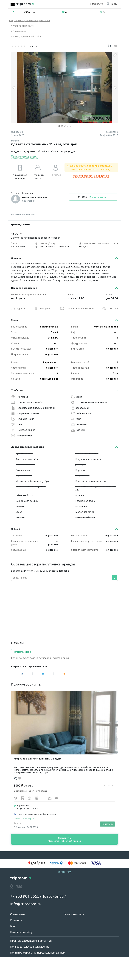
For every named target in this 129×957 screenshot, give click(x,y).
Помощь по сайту (21, 932)
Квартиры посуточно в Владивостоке (29, 20)
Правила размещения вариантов (31, 940)
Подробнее (107, 823)
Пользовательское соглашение (29, 946)
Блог (13, 926)
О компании (17, 914)
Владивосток (18, 151)
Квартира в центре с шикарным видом (37, 758)
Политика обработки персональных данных (37, 952)
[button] (112, 4)
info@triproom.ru (25, 903)
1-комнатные (20, 31)
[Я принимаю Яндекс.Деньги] (36, 863)
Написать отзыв (22, 651)
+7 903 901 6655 (24, 896)
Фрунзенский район (23, 25)
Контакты (16, 920)
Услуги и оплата (74, 914)
